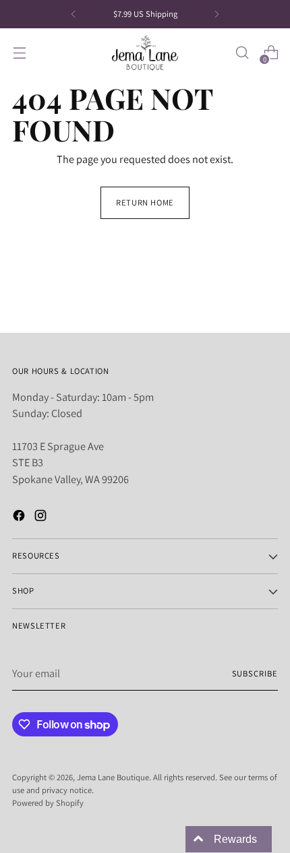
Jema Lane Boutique (113, 777)
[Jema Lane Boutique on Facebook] (20, 517)
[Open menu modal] (19, 53)
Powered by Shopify (48, 803)
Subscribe (255, 673)
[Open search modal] (242, 53)
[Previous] (73, 14)
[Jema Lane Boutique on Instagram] (42, 517)
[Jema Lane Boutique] (145, 53)
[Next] (216, 14)
